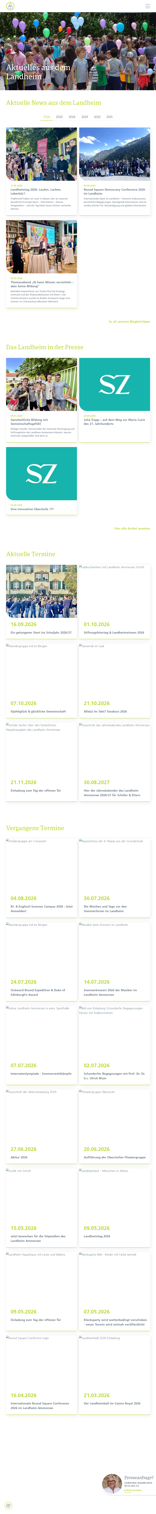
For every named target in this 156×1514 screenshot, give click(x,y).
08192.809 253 (131, 1486)
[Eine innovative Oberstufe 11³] (41, 481)
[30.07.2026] (114, 878)
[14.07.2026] (114, 961)
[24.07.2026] (41, 961)
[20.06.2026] (114, 1127)
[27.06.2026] (41, 1127)
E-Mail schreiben (133, 1490)
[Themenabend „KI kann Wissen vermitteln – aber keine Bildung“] (41, 264)
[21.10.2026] (114, 681)
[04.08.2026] (41, 878)
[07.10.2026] (41, 681)
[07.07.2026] (41, 1045)
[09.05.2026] (114, 1208)
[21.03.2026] (114, 1375)
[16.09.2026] (41, 602)
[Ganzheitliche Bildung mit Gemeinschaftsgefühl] (41, 400)
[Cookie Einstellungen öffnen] (8, 1505)
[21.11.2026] (41, 762)
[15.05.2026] (41, 1208)
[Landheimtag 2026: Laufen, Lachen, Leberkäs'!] (41, 171)
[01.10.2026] (114, 602)
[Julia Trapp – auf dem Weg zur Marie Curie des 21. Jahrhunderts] (114, 400)
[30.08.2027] (114, 762)
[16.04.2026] (41, 1375)
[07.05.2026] (114, 1291)
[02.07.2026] (114, 1045)
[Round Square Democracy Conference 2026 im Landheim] (114, 171)
